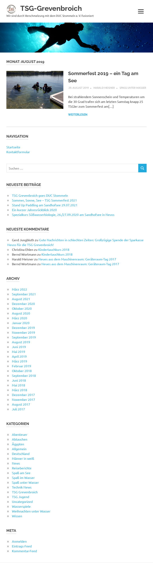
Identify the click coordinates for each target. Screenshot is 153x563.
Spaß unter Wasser (133, 87)
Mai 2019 (18, 351)
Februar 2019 (21, 366)
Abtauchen (19, 439)
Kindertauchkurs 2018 (53, 249)
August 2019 (21, 342)
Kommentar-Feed (24, 551)
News (16, 463)
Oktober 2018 (22, 371)
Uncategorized (22, 501)
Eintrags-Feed (22, 546)
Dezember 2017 (23, 395)
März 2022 (19, 289)
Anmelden (19, 541)
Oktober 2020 (22, 308)
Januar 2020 (20, 323)
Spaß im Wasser (23, 478)
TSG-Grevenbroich (51, 8)
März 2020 (19, 318)
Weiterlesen (77, 114)
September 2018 (24, 375)
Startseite (13, 147)
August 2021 (21, 299)
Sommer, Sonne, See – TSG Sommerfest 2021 (44, 200)
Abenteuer (19, 434)
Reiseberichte (21, 468)
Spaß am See (21, 473)
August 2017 (21, 404)
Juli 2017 (18, 409)
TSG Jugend (20, 497)
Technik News (21, 487)
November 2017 (23, 399)
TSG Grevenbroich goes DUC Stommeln (40, 195)
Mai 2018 (18, 385)
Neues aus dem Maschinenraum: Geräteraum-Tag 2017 (77, 259)
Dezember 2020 (23, 304)
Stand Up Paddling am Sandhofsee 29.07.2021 (44, 205)
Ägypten (18, 444)
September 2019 (24, 337)
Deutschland (20, 454)
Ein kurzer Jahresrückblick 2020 (34, 210)
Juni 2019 (19, 347)
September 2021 (24, 294)
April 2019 (19, 356)
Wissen (17, 516)
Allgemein (19, 449)
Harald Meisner (104, 87)
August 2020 (21, 313)
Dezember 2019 (23, 328)
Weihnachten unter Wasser (31, 511)
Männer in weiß (23, 458)
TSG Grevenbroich (25, 492)
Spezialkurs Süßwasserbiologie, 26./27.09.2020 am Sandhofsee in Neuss (63, 214)
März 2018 (19, 390)
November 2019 (23, 332)
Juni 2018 (19, 380)
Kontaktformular (18, 152)
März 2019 (19, 361)
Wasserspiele (21, 506)
